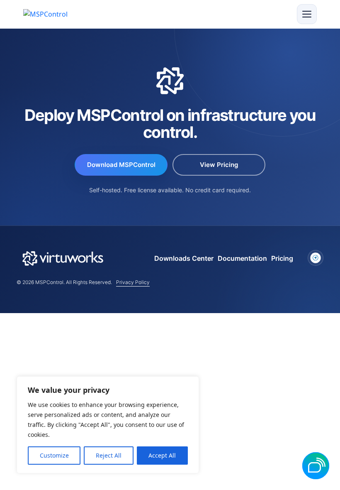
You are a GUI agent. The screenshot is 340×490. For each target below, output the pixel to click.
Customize (54, 455)
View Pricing (219, 165)
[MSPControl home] (52, 14)
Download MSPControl (121, 165)
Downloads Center (184, 258)
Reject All (108, 455)
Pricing (282, 258)
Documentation (242, 258)
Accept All (162, 455)
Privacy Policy (133, 282)
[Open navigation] (307, 14)
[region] (108, 424)
